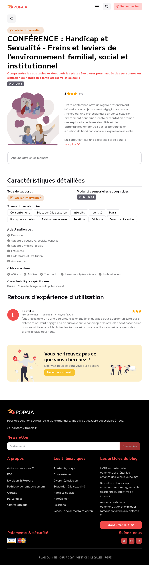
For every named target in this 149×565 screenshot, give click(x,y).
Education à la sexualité (69, 486)
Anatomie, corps (65, 468)
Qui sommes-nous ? (20, 468)
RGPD (108, 557)
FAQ (10, 474)
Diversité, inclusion (66, 480)
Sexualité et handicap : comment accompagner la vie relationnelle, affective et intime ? (119, 489)
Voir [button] (70, 144)
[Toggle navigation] (96, 6)
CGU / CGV (66, 557)
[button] (11, 18)
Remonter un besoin (59, 372)
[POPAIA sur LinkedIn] (139, 541)
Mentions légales (89, 557)
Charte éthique (17, 505)
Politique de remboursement (26, 486)
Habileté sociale (64, 493)
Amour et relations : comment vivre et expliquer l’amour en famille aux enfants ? (119, 508)
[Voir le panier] (107, 6)
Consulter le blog (121, 525)
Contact (13, 493)
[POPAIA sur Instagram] (131, 541)
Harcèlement (62, 499)
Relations (60, 505)
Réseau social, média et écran (73, 511)
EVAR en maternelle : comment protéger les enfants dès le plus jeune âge (119, 472)
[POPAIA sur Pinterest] (124, 541)
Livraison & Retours (20, 480)
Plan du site (48, 557)
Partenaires (15, 499)
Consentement (64, 474)
